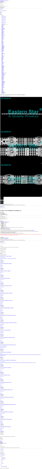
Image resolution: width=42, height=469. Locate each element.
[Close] (0, 435)
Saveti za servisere (3, 92)
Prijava (1, 241)
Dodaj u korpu (2, 221)
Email (1, 6)
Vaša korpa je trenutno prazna (3, 10)
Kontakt (2, 93)
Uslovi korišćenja (3, 457)
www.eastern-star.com (7, 228)
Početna (2, 15)
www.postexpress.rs (6, 238)
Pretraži (1, 253)
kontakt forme (32, 230)
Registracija (3, 241)
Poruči (1, 12)
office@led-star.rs (2, 0)
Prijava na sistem (2, 7)
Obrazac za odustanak (4, 466)
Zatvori (1, 437)
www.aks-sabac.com (6, 237)
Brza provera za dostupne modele (3, 204)
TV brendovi (3, 23)
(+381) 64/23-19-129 (6, 0)
